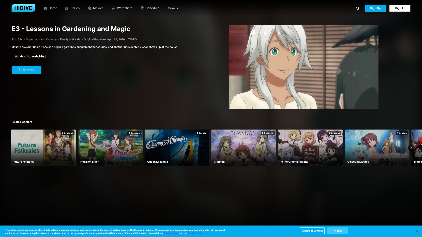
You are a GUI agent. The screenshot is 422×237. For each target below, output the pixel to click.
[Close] (416, 231)
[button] (30, 56)
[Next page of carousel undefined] (411, 148)
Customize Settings (312, 230)
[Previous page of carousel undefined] (11, 148)
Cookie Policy (195, 233)
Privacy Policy (171, 233)
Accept (338, 230)
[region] (211, 231)
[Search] (357, 8)
